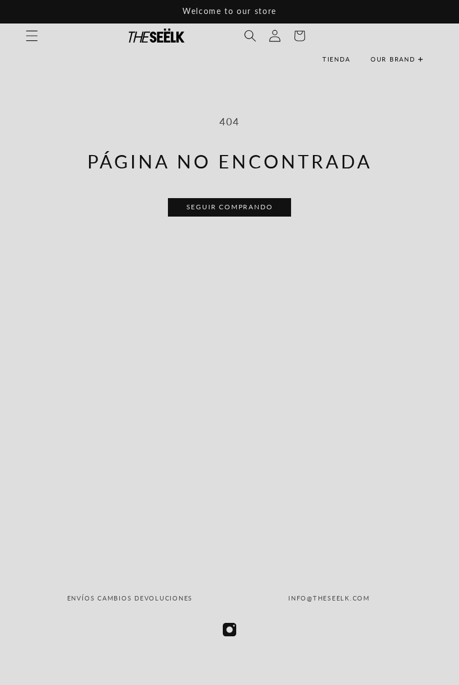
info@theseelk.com (329, 598)
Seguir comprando (229, 207)
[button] (401, 59)
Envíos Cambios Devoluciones (130, 598)
